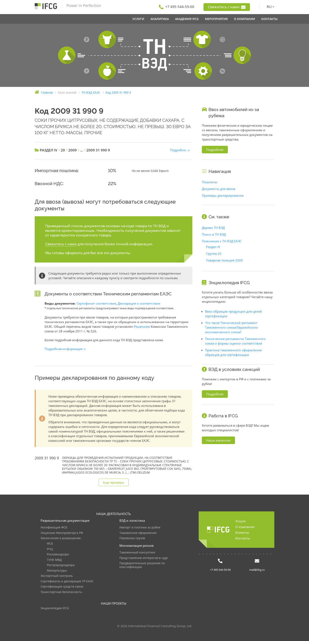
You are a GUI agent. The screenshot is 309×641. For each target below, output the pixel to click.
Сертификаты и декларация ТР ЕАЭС (67, 581)
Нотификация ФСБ (54, 527)
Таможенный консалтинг (137, 552)
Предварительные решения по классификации (142, 565)
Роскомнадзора (58, 554)
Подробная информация (64, 349)
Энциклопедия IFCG (55, 608)
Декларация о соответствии (139, 303)
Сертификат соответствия (96, 303)
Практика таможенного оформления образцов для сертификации (233, 352)
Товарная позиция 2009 (224, 260)
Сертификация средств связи (62, 586)
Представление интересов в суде (143, 558)
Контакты (242, 538)
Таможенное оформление (138, 533)
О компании (245, 527)
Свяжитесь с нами (224, 6)
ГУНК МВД (54, 560)
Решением (142, 326)
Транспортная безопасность (61, 592)
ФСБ (50, 543)
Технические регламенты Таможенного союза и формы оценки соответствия (235, 341)
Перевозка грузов (132, 538)
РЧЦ (50, 549)
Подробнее (214, 149)
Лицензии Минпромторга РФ (62, 533)
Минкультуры (57, 570)
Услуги (240, 521)
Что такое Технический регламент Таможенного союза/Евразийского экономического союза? (231, 327)
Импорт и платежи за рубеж (139, 527)
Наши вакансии (218, 440)
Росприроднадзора (61, 565)
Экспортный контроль (57, 576)
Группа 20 (213, 253)
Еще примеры (113, 482)
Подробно (178, 150)
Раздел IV (213, 247)
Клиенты (242, 532)
